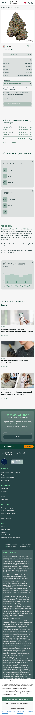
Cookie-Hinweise (6, 518)
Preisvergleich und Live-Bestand (10, 472)
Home (3, 7)
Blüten (8, 7)
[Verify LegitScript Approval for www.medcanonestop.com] (4, 462)
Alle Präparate (5, 480)
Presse (3, 497)
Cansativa (28, 72)
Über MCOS (4, 491)
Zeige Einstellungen (17, 708)
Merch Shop (4, 499)
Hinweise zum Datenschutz (20, 712)
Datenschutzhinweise (7, 510)
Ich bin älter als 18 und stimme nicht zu (17, 704)
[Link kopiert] (28, 46)
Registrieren (4, 488)
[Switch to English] (25, 2)
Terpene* (7, 193)
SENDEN (18, 437)
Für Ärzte (3, 527)
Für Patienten (5, 532)
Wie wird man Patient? (7, 494)
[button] (32, 681)
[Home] (14, 2)
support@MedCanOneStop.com (10, 537)
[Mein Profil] (29, 3)
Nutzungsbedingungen (8, 508)
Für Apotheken (5, 529)
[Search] (6, 2)
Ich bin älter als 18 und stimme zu (17, 699)
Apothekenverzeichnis (7, 477)
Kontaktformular (6, 535)
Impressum (30, 711)
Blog (2, 475)
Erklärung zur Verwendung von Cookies (8, 712)
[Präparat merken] (31, 46)
